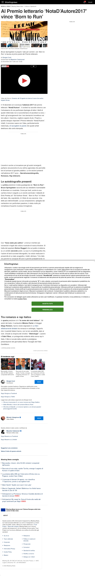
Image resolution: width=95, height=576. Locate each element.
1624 (63, 269)
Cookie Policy (22, 299)
